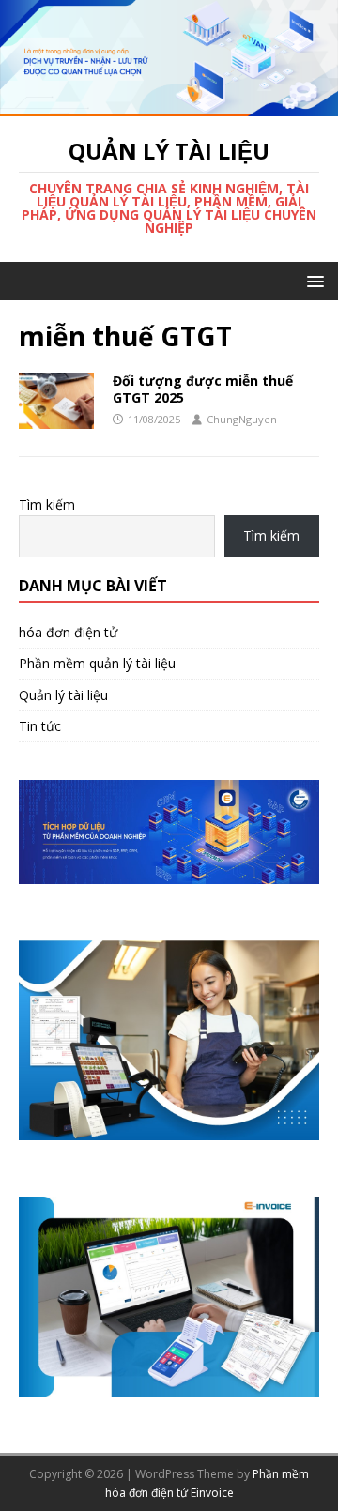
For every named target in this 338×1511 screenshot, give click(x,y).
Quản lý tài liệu (63, 695)
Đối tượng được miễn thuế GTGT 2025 (203, 389)
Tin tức (40, 726)
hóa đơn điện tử (68, 632)
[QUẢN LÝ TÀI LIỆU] (169, 105)
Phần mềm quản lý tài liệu (97, 663)
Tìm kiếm (47, 504)
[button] (312, 280)
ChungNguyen (242, 419)
